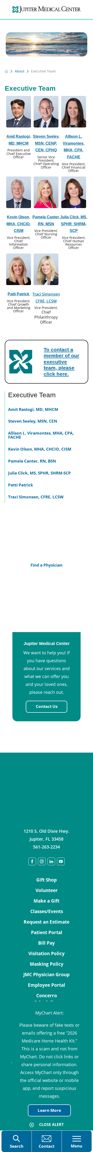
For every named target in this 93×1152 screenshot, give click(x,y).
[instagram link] (42, 861)
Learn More (49, 1110)
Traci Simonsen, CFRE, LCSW (35, 497)
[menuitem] (46, 408)
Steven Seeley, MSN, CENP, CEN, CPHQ (46, 143)
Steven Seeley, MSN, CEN (32, 421)
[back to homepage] (6, 71)
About (19, 71)
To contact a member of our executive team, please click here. (61, 362)
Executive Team (32, 395)
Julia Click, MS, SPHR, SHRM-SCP (73, 224)
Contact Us (46, 706)
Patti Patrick (18, 294)
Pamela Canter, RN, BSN (32, 461)
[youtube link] (61, 861)
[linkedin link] (51, 861)
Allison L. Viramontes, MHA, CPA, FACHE (41, 435)
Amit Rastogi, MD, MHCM (33, 409)
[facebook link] (32, 861)
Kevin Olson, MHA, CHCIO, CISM (18, 224)
